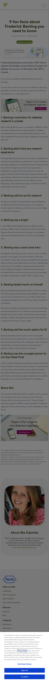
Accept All (24, 677)
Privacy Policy (22, 651)
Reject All (24, 670)
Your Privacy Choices (24, 664)
